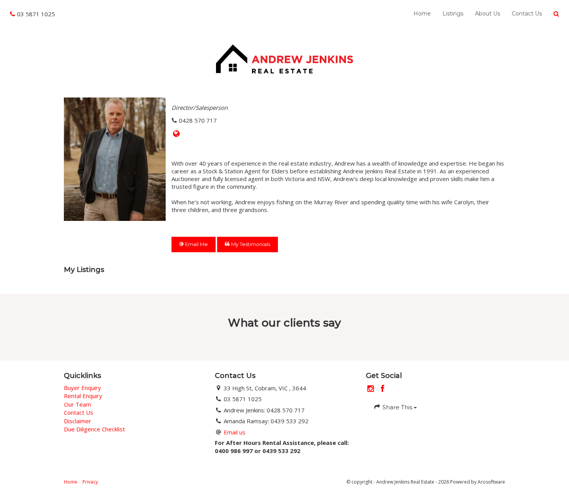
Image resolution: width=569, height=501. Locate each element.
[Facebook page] (383, 389)
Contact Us (527, 13)
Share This (397, 407)
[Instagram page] (372, 389)
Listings (452, 13)
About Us (487, 13)
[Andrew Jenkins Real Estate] (284, 58)
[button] (556, 14)
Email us (234, 432)
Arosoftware (491, 482)
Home (422, 13)
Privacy (90, 482)
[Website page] (176, 134)
